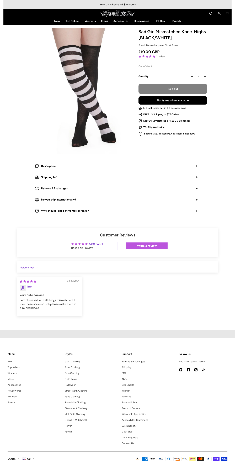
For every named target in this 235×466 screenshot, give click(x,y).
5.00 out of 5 (97, 244)
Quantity (143, 76)
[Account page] (219, 13)
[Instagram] (181, 370)
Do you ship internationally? (58, 199)
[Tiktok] (203, 370)
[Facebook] (188, 370)
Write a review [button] (147, 246)
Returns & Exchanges (54, 188)
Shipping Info (49, 177)
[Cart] (227, 13)
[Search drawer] (211, 13)
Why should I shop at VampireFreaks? (65, 210)
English (11, 458)
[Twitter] (196, 370)
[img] (28, 281)
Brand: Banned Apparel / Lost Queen (158, 45)
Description (48, 166)
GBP (29, 458)
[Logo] (117, 13)
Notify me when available (173, 100)
